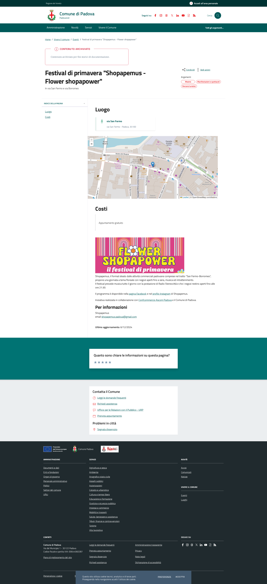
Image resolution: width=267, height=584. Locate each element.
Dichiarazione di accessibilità (148, 562)
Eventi (76, 39)
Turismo (92, 525)
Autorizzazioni (95, 485)
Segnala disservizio (98, 556)
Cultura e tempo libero (99, 494)
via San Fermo (114, 121)
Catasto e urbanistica (99, 490)
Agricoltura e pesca (98, 467)
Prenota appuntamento (100, 550)
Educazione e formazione (100, 499)
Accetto (180, 577)
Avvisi (183, 467)
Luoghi (184, 499)
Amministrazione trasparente (148, 545)
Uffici (45, 494)
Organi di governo (51, 476)
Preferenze (164, 577)
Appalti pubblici (96, 481)
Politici (46, 485)
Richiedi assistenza (98, 562)
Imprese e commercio (99, 508)
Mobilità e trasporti (98, 512)
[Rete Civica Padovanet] (110, 449)
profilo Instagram (161, 294)
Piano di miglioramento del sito (57, 557)
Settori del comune (52, 490)
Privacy (138, 550)
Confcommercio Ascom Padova (155, 300)
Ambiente (93, 472)
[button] (217, 15)
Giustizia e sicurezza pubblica (102, 503)
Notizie (184, 476)
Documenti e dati (51, 467)
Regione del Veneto (53, 3)
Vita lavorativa (96, 530)
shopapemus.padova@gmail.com (119, 317)
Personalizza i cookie (52, 576)
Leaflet (185, 197)
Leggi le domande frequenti (101, 545)
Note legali (140, 556)
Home (48, 39)
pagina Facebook (137, 294)
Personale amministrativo (55, 481)
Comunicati (186, 472)
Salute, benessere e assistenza (103, 516)
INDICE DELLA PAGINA (53, 103)
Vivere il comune (62, 39)
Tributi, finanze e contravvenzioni (104, 521)
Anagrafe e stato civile (99, 476)
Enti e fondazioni (51, 472)
